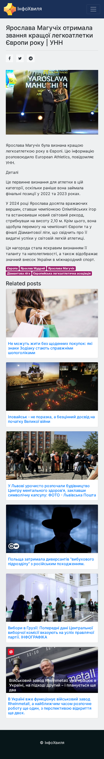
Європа (12, 268)
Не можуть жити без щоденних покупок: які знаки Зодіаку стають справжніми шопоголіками (50, 348)
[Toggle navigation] (93, 9)
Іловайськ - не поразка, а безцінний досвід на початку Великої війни (51, 419)
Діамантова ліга (18, 273)
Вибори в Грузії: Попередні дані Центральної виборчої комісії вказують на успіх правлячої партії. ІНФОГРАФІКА (51, 632)
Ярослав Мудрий (33, 268)
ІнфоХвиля (29, 9)
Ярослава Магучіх (61, 268)
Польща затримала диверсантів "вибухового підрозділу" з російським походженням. (51, 561)
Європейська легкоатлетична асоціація (62, 273)
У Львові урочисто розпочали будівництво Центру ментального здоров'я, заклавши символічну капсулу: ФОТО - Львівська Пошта (52, 490)
